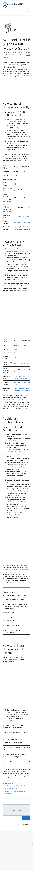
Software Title (9, 783)
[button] (23, 10)
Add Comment (26, 818)
